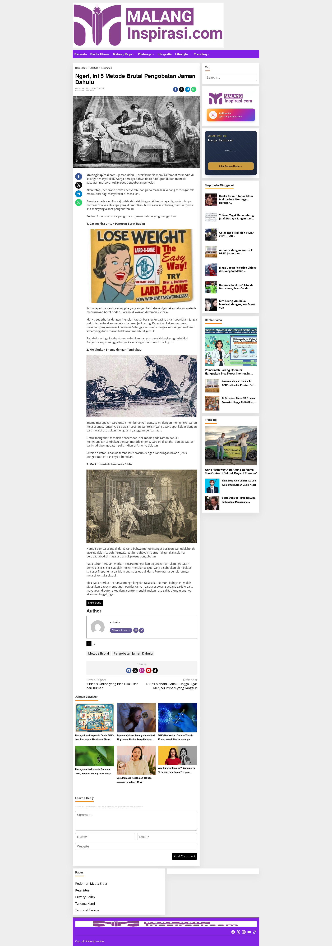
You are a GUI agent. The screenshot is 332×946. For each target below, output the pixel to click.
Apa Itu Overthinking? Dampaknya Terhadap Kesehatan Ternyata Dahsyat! (176, 770)
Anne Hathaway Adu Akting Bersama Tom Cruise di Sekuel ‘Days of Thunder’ (231, 471)
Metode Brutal (98, 653)
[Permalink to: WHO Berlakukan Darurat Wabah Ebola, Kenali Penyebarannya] (177, 717)
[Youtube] (148, 670)
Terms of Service (87, 910)
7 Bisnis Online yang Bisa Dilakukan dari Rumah (112, 684)
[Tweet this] (181, 89)
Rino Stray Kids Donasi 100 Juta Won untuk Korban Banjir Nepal (239, 482)
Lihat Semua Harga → (230, 166)
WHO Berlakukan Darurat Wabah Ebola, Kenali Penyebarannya (175, 737)
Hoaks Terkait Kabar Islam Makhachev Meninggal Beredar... (236, 199)
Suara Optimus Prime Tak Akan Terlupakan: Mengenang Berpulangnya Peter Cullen (239, 500)
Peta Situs (82, 890)
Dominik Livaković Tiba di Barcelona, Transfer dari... (236, 286)
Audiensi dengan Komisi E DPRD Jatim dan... (235, 252)
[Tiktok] (155, 670)
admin (115, 622)
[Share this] (175, 89)
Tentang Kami (85, 903)
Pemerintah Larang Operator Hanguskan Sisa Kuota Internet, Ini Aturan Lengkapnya (227, 372)
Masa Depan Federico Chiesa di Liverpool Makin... (237, 269)
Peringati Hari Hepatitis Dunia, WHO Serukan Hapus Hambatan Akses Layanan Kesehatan (94, 737)
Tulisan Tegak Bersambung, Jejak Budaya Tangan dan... (236, 217)
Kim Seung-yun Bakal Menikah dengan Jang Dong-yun (237, 304)
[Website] (141, 630)
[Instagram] (142, 670)
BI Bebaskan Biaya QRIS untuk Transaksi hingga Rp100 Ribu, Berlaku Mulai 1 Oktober (238, 400)
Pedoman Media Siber (91, 883)
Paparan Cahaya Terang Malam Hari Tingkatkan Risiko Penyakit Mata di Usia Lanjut (136, 737)
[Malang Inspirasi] (148, 25)
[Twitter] (135, 670)
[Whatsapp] (193, 89)
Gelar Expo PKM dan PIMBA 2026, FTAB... (236, 234)
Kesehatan (79, 90)
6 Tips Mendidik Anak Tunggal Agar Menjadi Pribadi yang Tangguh (171, 684)
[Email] (136, 630)
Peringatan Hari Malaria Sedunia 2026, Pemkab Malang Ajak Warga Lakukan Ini (93, 771)
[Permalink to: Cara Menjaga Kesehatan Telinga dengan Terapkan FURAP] (136, 760)
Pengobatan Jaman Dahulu (133, 653)
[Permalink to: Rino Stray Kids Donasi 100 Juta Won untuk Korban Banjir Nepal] (212, 485)
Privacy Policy (85, 897)
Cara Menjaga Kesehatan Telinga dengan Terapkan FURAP (134, 779)
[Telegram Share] (187, 89)
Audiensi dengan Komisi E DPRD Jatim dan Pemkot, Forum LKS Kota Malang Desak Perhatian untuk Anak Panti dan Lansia (239, 383)
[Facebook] (128, 670)
